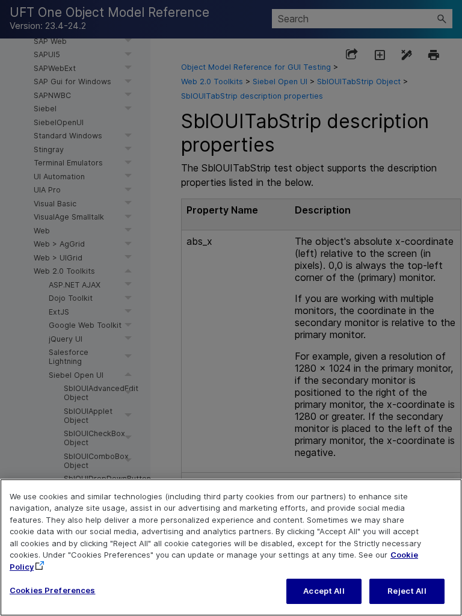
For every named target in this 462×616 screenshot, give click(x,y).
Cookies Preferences (52, 590)
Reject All (406, 591)
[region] (231, 547)
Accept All (323, 591)
